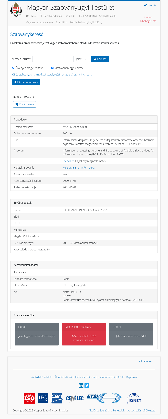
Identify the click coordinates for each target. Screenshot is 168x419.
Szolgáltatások (107, 16)
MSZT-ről (36, 16)
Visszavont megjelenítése (69, 68)
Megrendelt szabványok (39, 22)
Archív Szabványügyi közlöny (86, 22)
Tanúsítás (69, 16)
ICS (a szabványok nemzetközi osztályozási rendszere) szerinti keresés (52, 74)
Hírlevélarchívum (85, 377)
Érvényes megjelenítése (29, 68)
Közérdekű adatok (41, 377)
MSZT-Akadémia (87, 16)
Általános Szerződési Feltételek (107, 410)
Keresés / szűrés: (21, 59)
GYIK (121, 377)
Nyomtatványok (106, 377)
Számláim (61, 22)
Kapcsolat (131, 377)
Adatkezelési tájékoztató (141, 410)
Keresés (101, 59)
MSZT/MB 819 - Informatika (78, 167)
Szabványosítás (53, 16)
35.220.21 (68, 161)
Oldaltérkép (146, 361)
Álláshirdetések (63, 377)
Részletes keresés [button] (27, 82)
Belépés (151, 5)
